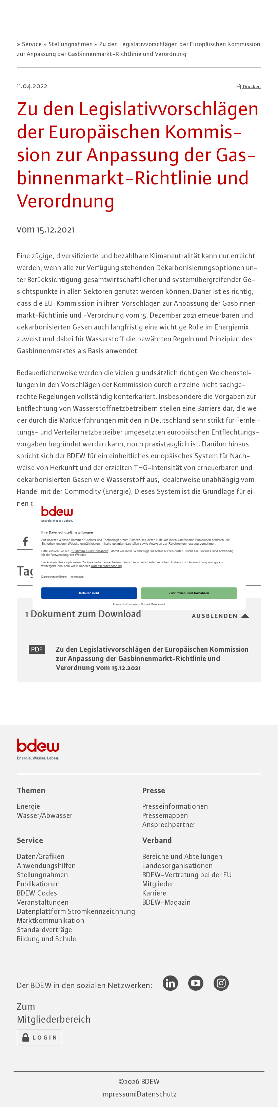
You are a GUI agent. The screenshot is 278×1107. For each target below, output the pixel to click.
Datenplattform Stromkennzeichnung (76, 911)
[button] (25, 541)
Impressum (118, 1094)
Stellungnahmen (70, 44)
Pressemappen (165, 815)
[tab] (139, 613)
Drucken (251, 86)
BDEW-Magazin (166, 902)
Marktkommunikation (50, 920)
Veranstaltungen (43, 902)
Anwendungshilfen (46, 865)
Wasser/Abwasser (45, 815)
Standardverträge (44, 929)
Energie (28, 806)
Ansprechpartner (169, 824)
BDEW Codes (37, 893)
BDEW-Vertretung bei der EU (187, 874)
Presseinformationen (175, 806)
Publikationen (38, 884)
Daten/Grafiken (41, 856)
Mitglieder (158, 884)
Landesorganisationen (177, 865)
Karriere (154, 893)
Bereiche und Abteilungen (182, 856)
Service (32, 44)
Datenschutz (157, 1094)
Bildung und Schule (46, 938)
